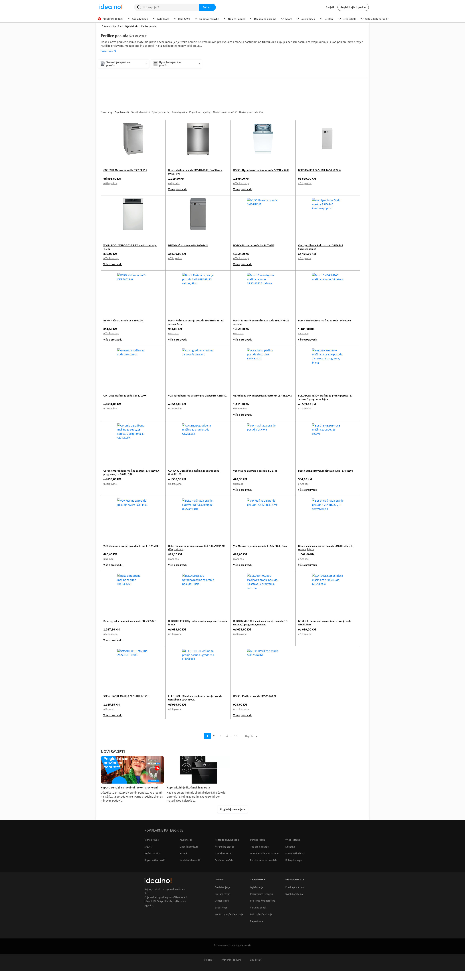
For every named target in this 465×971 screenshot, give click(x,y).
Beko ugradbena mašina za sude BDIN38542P (129, 621)
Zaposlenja (221, 907)
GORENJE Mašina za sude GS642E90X (124, 395)
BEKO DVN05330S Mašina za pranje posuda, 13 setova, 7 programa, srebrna (260, 622)
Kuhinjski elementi (190, 860)
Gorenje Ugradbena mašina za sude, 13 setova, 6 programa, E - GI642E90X (131, 472)
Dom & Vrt (117, 26)
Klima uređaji (151, 839)
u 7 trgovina (305, 183)
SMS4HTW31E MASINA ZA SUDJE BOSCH (126, 696)
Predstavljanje (222, 887)
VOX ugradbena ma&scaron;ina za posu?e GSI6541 (197, 395)
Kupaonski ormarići (154, 860)
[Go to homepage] (110, 7)
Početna (106, 26)
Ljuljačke (290, 846)
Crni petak (255, 959)
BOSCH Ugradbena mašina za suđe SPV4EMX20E (261, 170)
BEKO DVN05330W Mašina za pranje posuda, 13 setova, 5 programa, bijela (325, 397)
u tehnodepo (240, 408)
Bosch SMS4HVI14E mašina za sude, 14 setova (324, 320)
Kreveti (148, 846)
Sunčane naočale (224, 860)
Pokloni (208, 959)
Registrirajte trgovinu (353, 7)
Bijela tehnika (132, 26)
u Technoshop (241, 183)
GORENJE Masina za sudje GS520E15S (125, 170)
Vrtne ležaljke (292, 839)
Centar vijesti (222, 900)
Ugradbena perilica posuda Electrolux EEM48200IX (262, 395)
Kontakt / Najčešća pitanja (229, 914)
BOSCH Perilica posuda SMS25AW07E (254, 696)
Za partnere (256, 921)
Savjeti (330, 7)
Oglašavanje (256, 887)
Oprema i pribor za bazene (264, 853)
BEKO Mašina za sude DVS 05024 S (188, 245)
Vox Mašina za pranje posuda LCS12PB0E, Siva (260, 546)
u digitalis (173, 183)
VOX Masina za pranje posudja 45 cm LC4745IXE (131, 546)
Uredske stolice (223, 853)
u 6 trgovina (110, 183)
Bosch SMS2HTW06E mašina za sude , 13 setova (325, 470)
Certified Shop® (258, 907)
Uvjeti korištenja (294, 894)
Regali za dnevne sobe (227, 839)
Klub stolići (186, 839)
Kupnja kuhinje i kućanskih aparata (188, 787)
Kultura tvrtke (222, 894)
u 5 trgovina (175, 483)
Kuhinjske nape (293, 860)
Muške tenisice (152, 853)
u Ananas (173, 333)
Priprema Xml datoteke (262, 900)
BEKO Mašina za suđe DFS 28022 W (123, 320)
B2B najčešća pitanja (261, 914)
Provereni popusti (231, 959)
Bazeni (183, 853)
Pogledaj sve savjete (232, 809)
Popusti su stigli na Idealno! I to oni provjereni (129, 787)
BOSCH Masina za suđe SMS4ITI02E (253, 245)
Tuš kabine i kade (259, 846)
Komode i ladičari (294, 853)
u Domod (238, 483)
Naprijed (249, 736)
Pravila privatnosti (295, 887)
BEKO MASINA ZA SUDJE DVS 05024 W (319, 170)
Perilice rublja (257, 839)
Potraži (207, 7)
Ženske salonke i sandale (263, 860)
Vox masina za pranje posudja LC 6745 (255, 470)
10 (235, 736)
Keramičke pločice (224, 846)
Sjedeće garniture (189, 846)
